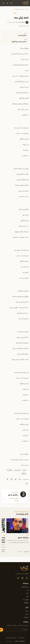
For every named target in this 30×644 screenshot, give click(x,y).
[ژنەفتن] (25, 3)
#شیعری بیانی (17, 470)
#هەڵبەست (9, 470)
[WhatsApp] (7, 479)
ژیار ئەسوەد (26, 551)
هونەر (27, 596)
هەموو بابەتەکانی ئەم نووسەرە (13, 499)
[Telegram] (11, 479)
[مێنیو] (3, 3)
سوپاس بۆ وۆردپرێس (8, 641)
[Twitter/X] (15, 479)
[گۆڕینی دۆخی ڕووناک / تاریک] (7, 3)
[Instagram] (22, 578)
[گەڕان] (11, 3)
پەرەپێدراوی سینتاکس (20, 641)
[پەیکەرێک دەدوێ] (17, 525)
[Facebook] (19, 479)
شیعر (23, 9)
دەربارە (26, 614)
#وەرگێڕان (24, 473)
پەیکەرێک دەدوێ (23, 537)
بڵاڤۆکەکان (26, 603)
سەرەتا (27, 9)
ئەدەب (26, 593)
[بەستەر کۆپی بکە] (26, 483)
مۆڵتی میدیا (25, 599)
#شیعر (24, 470)
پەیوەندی (26, 617)
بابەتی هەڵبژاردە (24, 587)
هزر (27, 590)
